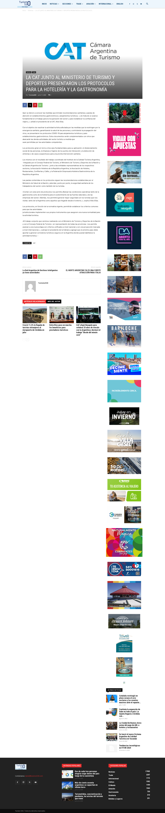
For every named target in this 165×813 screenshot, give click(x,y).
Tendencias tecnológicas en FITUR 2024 (129, 746)
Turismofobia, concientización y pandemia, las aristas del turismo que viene (89, 796)
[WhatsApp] (40, 105)
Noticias (53, 4)
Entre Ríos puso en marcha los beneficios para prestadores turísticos (60, 327)
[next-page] (27, 339)
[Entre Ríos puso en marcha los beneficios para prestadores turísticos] (61, 314)
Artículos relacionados (34, 301)
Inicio (44, 4)
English (120, 4)
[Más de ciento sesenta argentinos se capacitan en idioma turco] (67, 785)
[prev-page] (24, 339)
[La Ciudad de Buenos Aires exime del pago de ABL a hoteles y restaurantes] (111, 726)
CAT (34, 243)
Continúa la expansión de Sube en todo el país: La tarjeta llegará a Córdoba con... (129, 712)
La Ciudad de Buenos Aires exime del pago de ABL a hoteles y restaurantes (130, 725)
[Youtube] (141, 4)
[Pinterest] (35, 105)
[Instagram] (133, 4)
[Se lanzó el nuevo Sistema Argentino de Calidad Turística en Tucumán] (111, 737)
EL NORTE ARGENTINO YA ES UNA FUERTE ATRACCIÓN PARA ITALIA (83, 271)
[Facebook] (129, 4)
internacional (105, 4)
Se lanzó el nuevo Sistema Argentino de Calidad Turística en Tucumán (130, 736)
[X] (137, 4)
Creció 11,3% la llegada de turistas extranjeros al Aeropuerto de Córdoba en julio (34, 329)
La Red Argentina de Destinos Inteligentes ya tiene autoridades (40, 271)
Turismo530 (32, 95)
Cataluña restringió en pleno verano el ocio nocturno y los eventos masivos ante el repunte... (130, 699)
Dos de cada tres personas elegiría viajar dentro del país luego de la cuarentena (87, 773)
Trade (78, 4)
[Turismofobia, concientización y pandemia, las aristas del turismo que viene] (67, 797)
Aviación (90, 4)
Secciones (66, 4)
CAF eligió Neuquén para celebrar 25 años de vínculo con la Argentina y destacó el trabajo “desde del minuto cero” (88, 330)
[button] (147, 4)
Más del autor (53, 301)
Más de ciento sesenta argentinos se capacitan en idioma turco (86, 784)
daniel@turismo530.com (34, 776)
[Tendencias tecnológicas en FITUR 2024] (111, 748)
